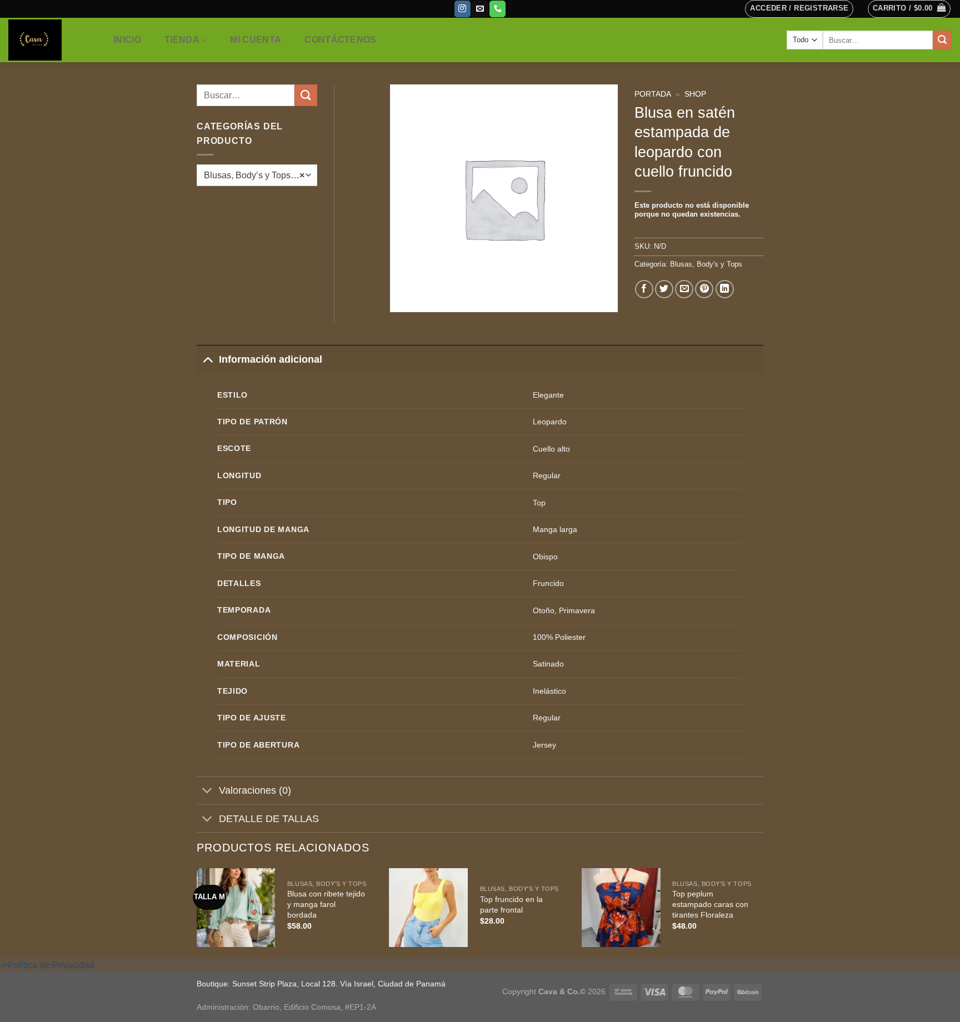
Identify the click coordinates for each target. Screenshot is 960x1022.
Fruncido (548, 583)
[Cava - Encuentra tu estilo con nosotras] (49, 40)
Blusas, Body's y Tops (706, 264)
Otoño (543, 610)
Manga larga (555, 529)
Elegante (548, 394)
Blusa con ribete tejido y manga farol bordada (326, 904)
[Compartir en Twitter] (664, 289)
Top (539, 502)
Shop (695, 94)
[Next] (762, 911)
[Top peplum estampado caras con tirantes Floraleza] (621, 907)
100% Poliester (559, 637)
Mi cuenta (255, 39)
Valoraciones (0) (255, 790)
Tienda (181, 39)
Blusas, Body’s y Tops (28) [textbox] (254, 175)
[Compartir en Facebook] (644, 289)
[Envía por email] (684, 289)
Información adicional (270, 359)
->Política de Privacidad (47, 965)
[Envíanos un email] (480, 9)
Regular (547, 475)
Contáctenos (340, 39)
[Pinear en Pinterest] (704, 289)
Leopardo (550, 421)
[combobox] (257, 175)
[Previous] (197, 911)
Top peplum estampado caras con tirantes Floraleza (710, 904)
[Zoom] (405, 298)
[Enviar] (942, 40)
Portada (652, 94)
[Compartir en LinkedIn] (725, 289)
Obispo (545, 556)
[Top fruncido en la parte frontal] (428, 907)
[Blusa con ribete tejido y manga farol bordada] (236, 907)
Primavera (577, 610)
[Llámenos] (497, 9)
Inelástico (549, 691)
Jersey (544, 744)
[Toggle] (207, 359)
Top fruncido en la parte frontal (511, 904)
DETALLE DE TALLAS (269, 818)
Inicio (127, 39)
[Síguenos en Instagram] (462, 9)
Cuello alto (551, 448)
